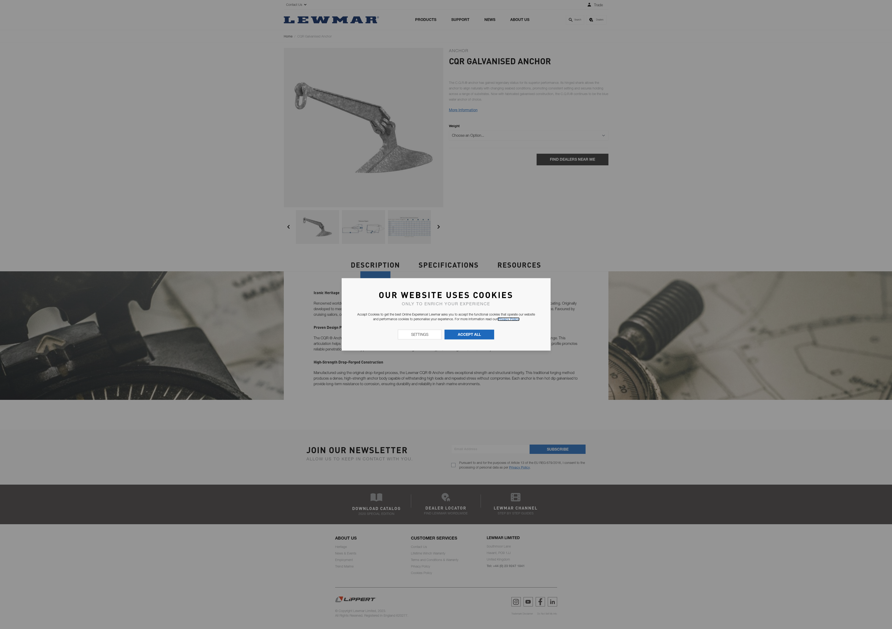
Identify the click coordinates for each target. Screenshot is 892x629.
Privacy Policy (508, 319)
